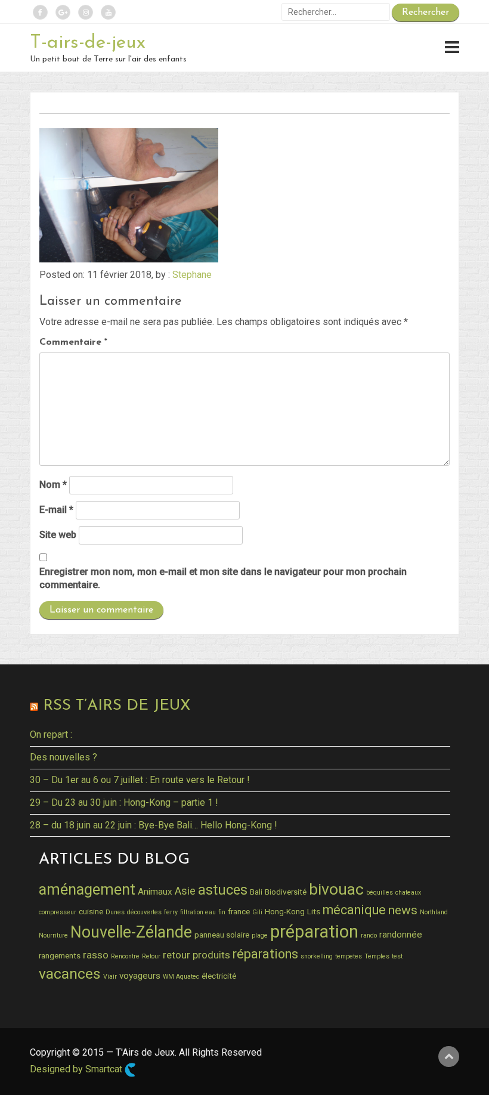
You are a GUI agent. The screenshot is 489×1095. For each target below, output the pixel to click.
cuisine (91, 911)
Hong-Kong (285, 911)
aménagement (87, 889)
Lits (313, 911)
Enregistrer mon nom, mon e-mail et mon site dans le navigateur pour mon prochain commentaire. (223, 578)
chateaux (408, 892)
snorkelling (317, 956)
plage (260, 935)
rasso (96, 955)
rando (369, 935)
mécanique (354, 909)
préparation (314, 931)
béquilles (379, 892)
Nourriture (53, 935)
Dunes (115, 912)
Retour (151, 956)
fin (221, 912)
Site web (57, 534)
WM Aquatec (181, 976)
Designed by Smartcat (77, 1069)
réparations (265, 953)
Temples (376, 956)
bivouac (336, 889)
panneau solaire (221, 934)
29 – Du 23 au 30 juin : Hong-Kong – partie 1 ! (124, 802)
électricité (219, 975)
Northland (434, 912)
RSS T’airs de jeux (116, 706)
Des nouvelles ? (63, 757)
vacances (70, 973)
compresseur (57, 912)
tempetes (348, 956)
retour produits (196, 955)
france (239, 911)
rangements (60, 955)
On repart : (51, 734)
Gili (257, 912)
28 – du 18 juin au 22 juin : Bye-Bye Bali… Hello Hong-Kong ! (153, 825)
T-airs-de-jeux (88, 42)
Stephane (192, 274)
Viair (110, 976)
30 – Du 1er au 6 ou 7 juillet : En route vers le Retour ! (140, 779)
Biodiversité (286, 891)
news (402, 910)
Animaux (155, 891)
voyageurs (139, 975)
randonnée (400, 934)
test (397, 956)
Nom (53, 484)
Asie (185, 890)
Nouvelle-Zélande (131, 932)
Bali (256, 891)
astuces (222, 889)
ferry (171, 912)
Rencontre (125, 956)
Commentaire (73, 342)
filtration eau (198, 912)
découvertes (144, 912)
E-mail (56, 509)
